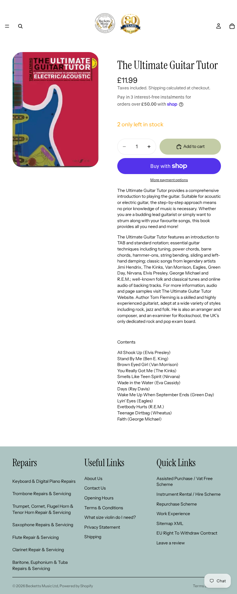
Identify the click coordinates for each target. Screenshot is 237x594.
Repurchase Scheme (176, 504)
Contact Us (95, 488)
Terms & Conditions (103, 507)
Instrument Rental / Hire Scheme (188, 494)
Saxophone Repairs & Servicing (42, 524)
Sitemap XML (169, 523)
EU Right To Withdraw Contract (186, 533)
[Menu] (7, 26)
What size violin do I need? (110, 517)
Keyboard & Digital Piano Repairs (44, 481)
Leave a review (170, 542)
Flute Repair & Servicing (35, 537)
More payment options (169, 180)
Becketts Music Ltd (42, 586)
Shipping (92, 536)
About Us (93, 478)
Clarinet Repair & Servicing (38, 549)
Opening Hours (99, 497)
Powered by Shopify (76, 586)
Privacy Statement (102, 527)
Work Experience (173, 513)
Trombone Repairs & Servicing (41, 493)
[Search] (20, 26)
